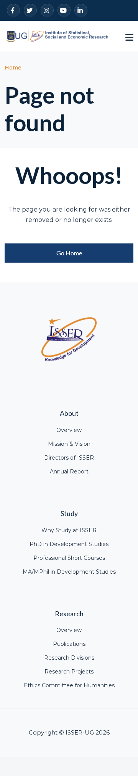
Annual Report (69, 471)
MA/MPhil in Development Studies (69, 571)
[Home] (57, 35)
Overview (69, 430)
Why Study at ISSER (69, 530)
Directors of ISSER (69, 457)
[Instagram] (47, 10)
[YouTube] (64, 10)
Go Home (69, 252)
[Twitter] (30, 10)
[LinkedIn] (80, 10)
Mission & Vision (69, 443)
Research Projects (69, 671)
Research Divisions (69, 657)
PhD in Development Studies (69, 544)
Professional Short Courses (69, 557)
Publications (69, 643)
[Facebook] (13, 10)
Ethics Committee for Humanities (69, 685)
